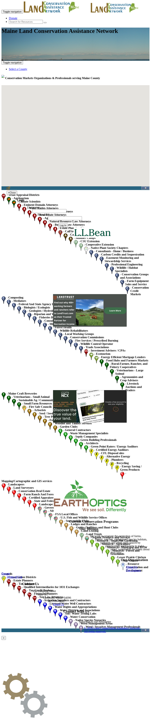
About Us (131, 567)
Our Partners (133, 570)
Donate (13, 18)
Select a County (18, 69)
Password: (44, 214)
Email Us (58, 604)
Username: (33, 207)
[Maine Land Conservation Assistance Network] (57, 11)
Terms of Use (14, 576)
